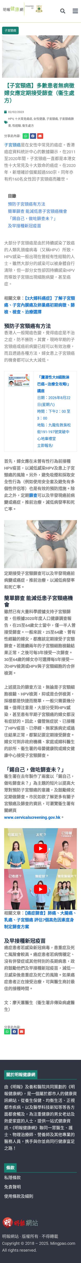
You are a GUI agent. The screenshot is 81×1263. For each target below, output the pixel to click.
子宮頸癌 (10, 30)
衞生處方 (28, 125)
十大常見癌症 (23, 118)
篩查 (33, 495)
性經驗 (16, 125)
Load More (40, 1048)
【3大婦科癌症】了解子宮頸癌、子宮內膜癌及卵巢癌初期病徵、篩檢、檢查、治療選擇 (39, 305)
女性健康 (39, 118)
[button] (75, 11)
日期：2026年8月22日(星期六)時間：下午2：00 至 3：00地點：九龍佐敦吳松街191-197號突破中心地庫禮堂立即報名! (54, 411)
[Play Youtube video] (40, 848)
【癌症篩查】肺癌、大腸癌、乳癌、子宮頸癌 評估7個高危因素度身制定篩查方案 (40, 920)
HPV (11, 118)
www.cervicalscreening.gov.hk (32, 817)
